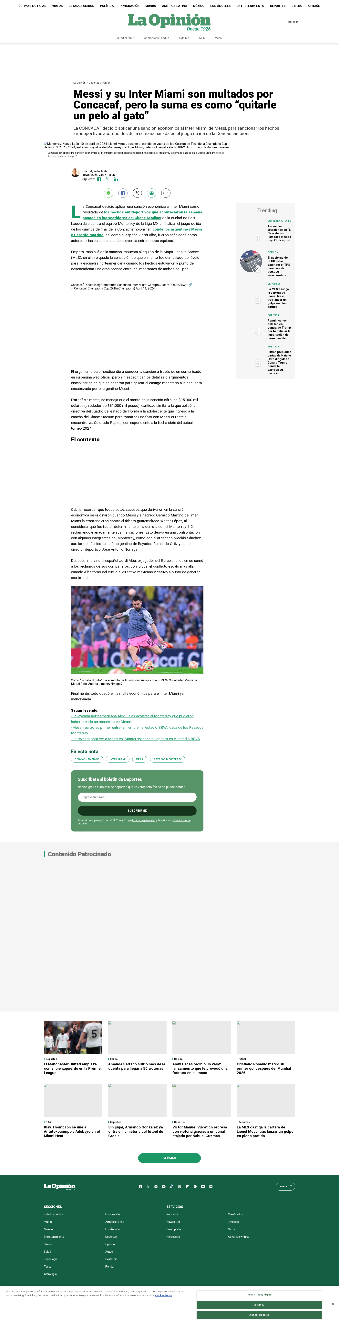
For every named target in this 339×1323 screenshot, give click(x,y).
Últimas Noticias (32, 6)
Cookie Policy (163, 1295)
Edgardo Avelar (98, 171)
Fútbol (106, 82)
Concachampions (87, 759)
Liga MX (184, 38)
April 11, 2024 (145, 288)
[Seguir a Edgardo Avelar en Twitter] (107, 179)
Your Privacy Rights (259, 1294)
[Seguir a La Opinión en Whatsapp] (195, 1187)
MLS (202, 38)
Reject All (259, 1304)
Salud (47, 1251)
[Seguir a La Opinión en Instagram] (156, 1187)
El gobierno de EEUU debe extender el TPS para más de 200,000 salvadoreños (279, 266)
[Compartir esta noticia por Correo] (151, 193)
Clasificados (235, 1214)
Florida (109, 1266)
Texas (47, 1266)
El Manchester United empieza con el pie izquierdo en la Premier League (73, 1068)
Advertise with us (238, 1236)
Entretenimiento (250, 6)
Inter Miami (118, 759)
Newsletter (173, 1221)
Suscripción (174, 1229)
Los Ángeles (220, 6)
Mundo (150, 6)
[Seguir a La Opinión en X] (148, 1187)
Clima (231, 1229)
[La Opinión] (169, 21)
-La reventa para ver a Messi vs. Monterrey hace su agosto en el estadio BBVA (135, 739)
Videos (57, 6)
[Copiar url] (165, 193)
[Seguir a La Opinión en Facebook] (140, 1187)
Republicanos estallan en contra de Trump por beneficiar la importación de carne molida (279, 329)
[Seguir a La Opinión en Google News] (179, 1187)
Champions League (156, 38)
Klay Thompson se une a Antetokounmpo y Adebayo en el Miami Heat (72, 1131)
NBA (48, 1122)
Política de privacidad (143, 820)
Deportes (278, 6)
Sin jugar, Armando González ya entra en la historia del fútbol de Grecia (135, 1131)
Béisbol (178, 1059)
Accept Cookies (259, 1314)
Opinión (314, 6)
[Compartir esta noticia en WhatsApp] (108, 193)
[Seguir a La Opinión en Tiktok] (172, 1187)
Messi (218, 38)
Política (107, 6)
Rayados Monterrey (167, 759)
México (198, 6)
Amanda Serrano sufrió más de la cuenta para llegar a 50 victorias (136, 1066)
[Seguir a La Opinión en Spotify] (203, 1187)
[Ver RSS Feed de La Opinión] (211, 1187)
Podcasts (172, 1214)
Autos (109, 1251)
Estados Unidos (81, 6)
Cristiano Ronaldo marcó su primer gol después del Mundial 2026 (264, 1068)
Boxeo (114, 1059)
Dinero (297, 6)
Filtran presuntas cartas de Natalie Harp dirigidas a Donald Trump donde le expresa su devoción (279, 362)
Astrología (50, 1274)
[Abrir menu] (45, 21)
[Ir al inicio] (59, 1187)
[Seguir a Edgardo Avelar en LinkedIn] (115, 179)
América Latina (174, 6)
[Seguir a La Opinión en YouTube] (164, 1187)
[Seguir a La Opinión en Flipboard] (187, 1187)
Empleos (233, 1221)
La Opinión (79, 82)
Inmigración (129, 6)
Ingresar (293, 21)
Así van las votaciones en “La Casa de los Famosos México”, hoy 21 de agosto (280, 233)
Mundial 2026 (125, 38)
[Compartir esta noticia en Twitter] (137, 193)
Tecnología (50, 1259)
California (111, 1259)
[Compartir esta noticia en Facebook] (123, 193)
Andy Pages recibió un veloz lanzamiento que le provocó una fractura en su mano (200, 1068)
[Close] (332, 1304)
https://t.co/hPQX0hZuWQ (170, 285)
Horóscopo (173, 1236)
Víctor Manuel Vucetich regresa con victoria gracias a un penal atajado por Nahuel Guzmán (199, 1131)
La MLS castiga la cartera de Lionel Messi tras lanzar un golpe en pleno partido (278, 298)
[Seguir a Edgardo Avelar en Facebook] (99, 179)
